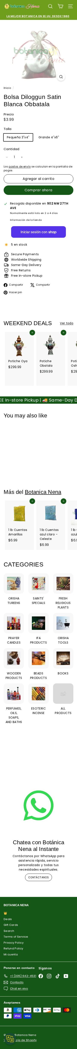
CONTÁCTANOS (38, 877)
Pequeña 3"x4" (18, 137)
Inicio (8, 88)
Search (9, 931)
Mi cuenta (11, 954)
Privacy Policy (14, 943)
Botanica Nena (43, 492)
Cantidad (11, 149)
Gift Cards (11, 925)
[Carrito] (60, 6)
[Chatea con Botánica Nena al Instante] (38, 805)
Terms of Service (16, 937)
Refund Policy (13, 948)
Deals (8, 919)
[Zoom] (61, 77)
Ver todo (66, 323)
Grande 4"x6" (48, 137)
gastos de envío (20, 166)
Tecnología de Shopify (20, 1040)
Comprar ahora (38, 190)
